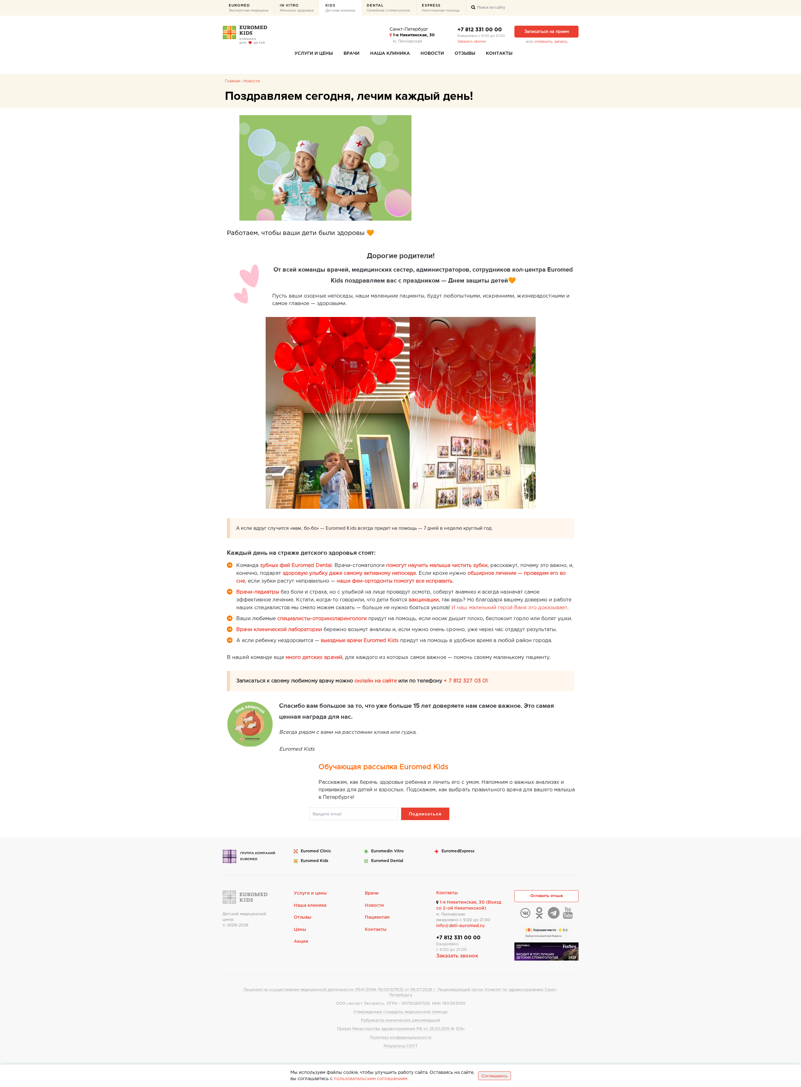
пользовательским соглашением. (371, 1079)
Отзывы (465, 53)
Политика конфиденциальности (400, 1037)
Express (441, 8)
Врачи (352, 53)
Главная (232, 81)
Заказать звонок (471, 41)
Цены (300, 929)
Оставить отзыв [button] (546, 896)
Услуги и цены (313, 53)
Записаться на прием (546, 31)
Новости (432, 53)
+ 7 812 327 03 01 (466, 681)
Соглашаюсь (495, 1075)
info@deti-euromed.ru (460, 926)
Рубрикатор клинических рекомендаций (400, 1020)
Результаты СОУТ (401, 1046)
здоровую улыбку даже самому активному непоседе (349, 573)
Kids (340, 8)
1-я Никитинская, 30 (413, 35)
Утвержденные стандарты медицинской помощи (400, 1012)
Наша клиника (390, 53)
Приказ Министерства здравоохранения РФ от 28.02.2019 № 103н (400, 1029)
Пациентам (377, 917)
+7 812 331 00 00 (479, 30)
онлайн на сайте (376, 681)
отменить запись (551, 41)
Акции (301, 941)
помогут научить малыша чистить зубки (436, 565)
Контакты (499, 53)
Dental (388, 8)
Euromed (248, 8)
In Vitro (297, 8)
